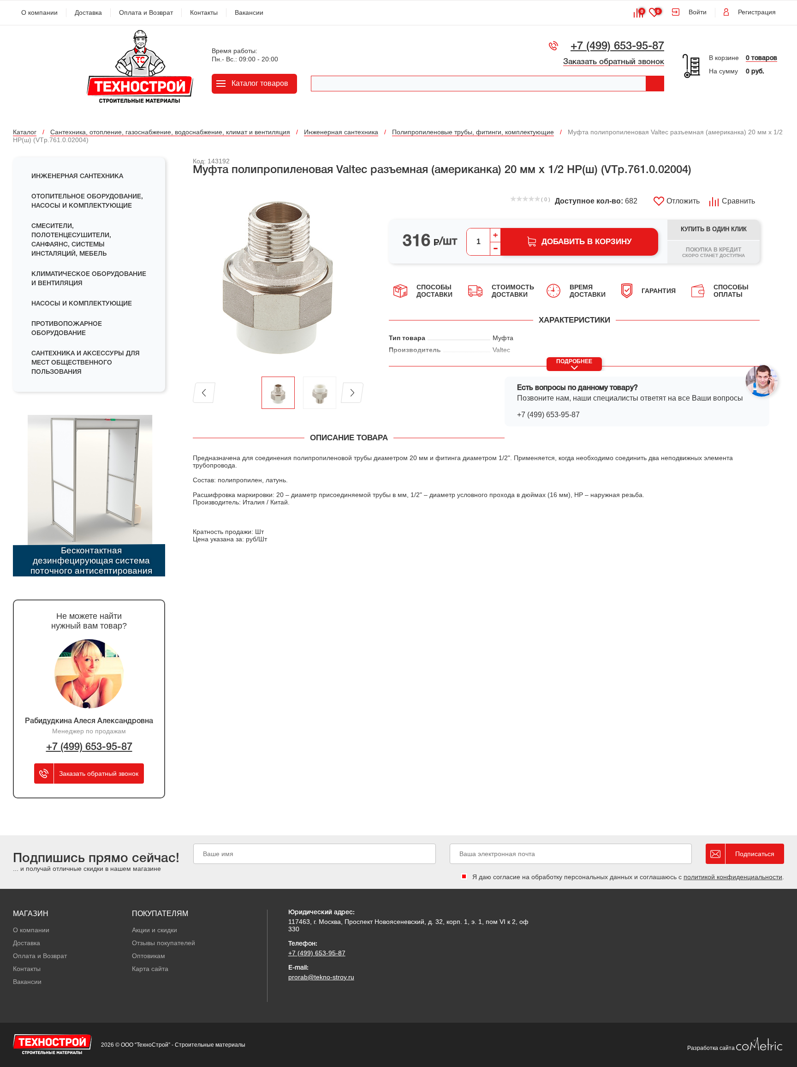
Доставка (88, 12)
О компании (39, 12)
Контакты (204, 12)
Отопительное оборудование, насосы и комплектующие (87, 201)
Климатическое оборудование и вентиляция (88, 279)
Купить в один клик (714, 229)
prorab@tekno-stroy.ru (321, 977)
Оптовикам (148, 955)
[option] (278, 277)
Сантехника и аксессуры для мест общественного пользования (85, 363)
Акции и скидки (154, 930)
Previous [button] (204, 393)
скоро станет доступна (713, 252)
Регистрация (757, 12)
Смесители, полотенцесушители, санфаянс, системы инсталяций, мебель (71, 240)
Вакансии (249, 12)
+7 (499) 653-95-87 (617, 47)
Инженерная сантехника (77, 177)
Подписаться (754, 853)
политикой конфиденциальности (733, 877)
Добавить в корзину (586, 241)
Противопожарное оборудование (66, 328)
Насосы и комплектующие (81, 304)
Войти (698, 12)
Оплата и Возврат (146, 12)
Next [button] (352, 393)
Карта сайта (150, 968)
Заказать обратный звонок (613, 62)
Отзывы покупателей (163, 943)
